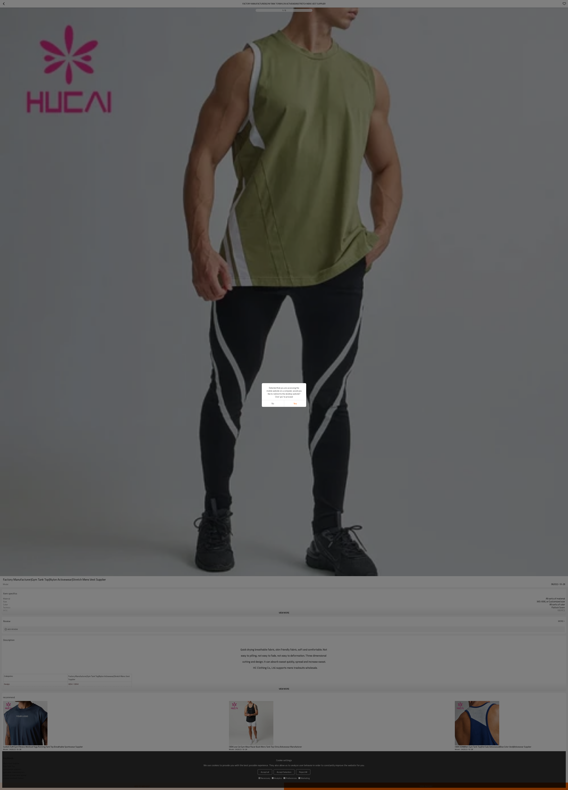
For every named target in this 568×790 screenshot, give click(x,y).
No (273, 403)
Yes (295, 403)
